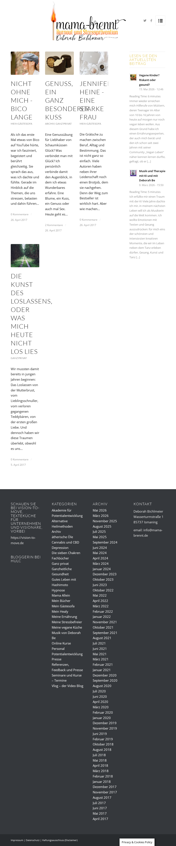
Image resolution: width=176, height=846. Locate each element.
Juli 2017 (99, 803)
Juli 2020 (99, 691)
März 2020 (101, 707)
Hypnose (58, 590)
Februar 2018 (103, 776)
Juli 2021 (99, 643)
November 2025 (105, 521)
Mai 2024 (100, 553)
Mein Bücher (61, 601)
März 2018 (101, 771)
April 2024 (100, 558)
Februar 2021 (103, 664)
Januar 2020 (102, 718)
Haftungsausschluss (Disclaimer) (59, 840)
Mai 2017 (100, 813)
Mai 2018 (100, 760)
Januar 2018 (102, 781)
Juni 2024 (100, 547)
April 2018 (100, 765)
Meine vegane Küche (67, 627)
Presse (56, 659)
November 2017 (105, 792)
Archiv (50, 123)
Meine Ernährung (64, 616)
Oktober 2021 (103, 627)
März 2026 (101, 515)
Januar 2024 (102, 569)
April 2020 (100, 701)
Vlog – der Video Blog (67, 686)
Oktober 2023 (103, 579)
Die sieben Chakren (66, 553)
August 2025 (102, 526)
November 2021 (105, 622)
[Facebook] (151, 20)
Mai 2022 (100, 595)
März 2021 (101, 659)
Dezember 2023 (105, 574)
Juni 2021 (100, 648)
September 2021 (105, 633)
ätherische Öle (62, 537)
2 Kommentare (54, 225)
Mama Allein (61, 595)
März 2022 (101, 606)
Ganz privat (64, 123)
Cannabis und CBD (65, 542)
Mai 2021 (100, 654)
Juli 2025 (99, 531)
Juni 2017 (100, 808)
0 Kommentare (20, 214)
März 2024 (101, 563)
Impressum (17, 840)
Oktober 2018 (103, 744)
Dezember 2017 (105, 787)
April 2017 (100, 819)
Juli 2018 (99, 755)
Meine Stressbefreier (67, 622)
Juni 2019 (100, 733)
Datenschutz (32, 840)
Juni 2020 (100, 696)
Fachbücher (60, 558)
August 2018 (102, 749)
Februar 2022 (103, 611)
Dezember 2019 (105, 723)
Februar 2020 (103, 712)
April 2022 (100, 601)
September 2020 (105, 680)
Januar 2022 (102, 616)
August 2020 (102, 686)
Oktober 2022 (103, 590)
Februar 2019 (103, 739)
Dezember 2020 (105, 675)
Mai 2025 (100, 537)
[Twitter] (145, 20)
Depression (60, 547)
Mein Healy (60, 611)
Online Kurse (61, 643)
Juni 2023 (100, 585)
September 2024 (105, 542)
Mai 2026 (100, 510)
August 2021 (102, 638)
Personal (58, 648)
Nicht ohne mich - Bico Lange (22, 100)
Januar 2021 (102, 670)
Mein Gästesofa (21, 123)
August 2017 (102, 797)
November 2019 (105, 728)
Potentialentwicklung (67, 654)
